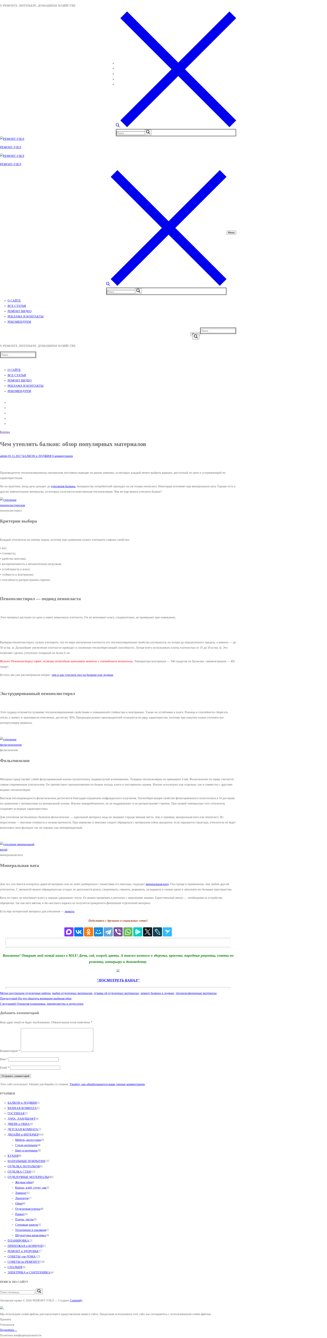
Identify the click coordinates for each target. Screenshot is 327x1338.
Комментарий (10, 1050)
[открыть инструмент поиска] (176, 126)
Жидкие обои (24, 1182)
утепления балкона (63, 486)
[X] (147, 931)
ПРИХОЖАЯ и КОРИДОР (25, 1245)
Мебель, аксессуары (28, 1139)
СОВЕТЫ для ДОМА (22, 1256)
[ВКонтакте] (78, 931)
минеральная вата (157, 884)
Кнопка (5, 432)
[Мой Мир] (98, 931)
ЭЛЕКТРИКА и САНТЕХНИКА (29, 1272)
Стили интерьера (26, 1145)
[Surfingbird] (167, 931)
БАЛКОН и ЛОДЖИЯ (36, 456)
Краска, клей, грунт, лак (30, 1187)
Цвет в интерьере (26, 1150)
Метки (4, 993)
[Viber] (118, 931)
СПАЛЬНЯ (15, 1267)
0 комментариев (62, 456)
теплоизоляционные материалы (196, 993)
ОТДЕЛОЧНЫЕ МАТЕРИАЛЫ (28, 1177)
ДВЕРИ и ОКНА (19, 1124)
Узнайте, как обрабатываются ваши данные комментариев (107, 1084)
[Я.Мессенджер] (137, 931)
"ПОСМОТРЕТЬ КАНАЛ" (118, 980)
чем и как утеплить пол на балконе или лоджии (82, 674)
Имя (4, 1059)
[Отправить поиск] (195, 337)
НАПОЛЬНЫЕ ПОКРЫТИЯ (26, 1161)
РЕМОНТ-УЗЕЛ (10, 147)
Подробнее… (8, 1330)
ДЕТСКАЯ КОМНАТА (23, 1129)
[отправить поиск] (148, 132)
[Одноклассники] (88, 931)
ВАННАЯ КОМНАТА (22, 1108)
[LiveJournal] (157, 931)
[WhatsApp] (127, 931)
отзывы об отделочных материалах (116, 993)
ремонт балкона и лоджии (157, 993)
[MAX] (68, 931)
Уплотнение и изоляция (30, 1230)
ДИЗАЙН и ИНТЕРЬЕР (23, 1134)
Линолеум (21, 1198)
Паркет (19, 1214)
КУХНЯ (13, 1155)
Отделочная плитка (27, 1208)
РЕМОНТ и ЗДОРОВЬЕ (23, 1251)
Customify (76, 1300)
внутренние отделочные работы (30, 993)
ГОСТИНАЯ (16, 1113)
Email (4, 1067)
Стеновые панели (26, 1224)
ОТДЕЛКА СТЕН (19, 1171)
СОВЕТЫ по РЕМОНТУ (24, 1261)
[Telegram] (108, 931)
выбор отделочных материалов (72, 993)
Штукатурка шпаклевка (30, 1235)
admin (3, 456)
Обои (18, 1203)
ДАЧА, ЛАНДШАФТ (21, 1118)
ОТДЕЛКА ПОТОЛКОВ (24, 1166)
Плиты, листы (24, 1219)
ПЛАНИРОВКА (18, 1240)
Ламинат (20, 1192)
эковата (69, 911)
